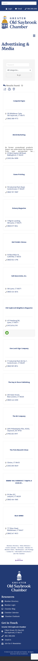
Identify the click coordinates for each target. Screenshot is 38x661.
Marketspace (20, 549)
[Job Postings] (7, 334)
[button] (4, 85)
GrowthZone (24, 654)
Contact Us (10, 551)
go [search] (20, 75)
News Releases (25, 546)
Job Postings (29, 549)
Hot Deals (21, 548)
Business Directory (13, 546)
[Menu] (34, 35)
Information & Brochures (23, 551)
